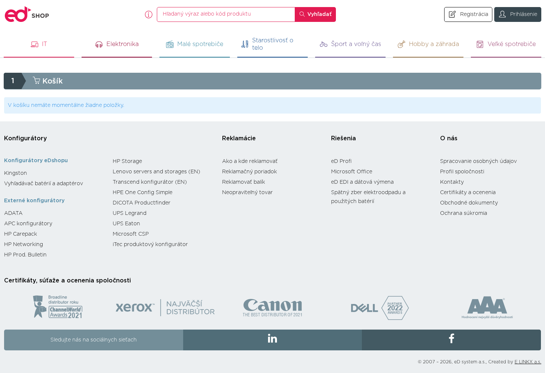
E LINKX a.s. (528, 362)
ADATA (13, 213)
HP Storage (127, 161)
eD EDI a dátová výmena (362, 182)
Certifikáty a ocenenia (468, 192)
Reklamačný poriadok (249, 171)
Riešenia (343, 138)
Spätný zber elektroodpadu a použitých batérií (368, 197)
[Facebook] (451, 340)
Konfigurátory (25, 138)
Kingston (15, 173)
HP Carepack (20, 234)
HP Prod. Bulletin (25, 255)
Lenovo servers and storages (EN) (156, 171)
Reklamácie (239, 138)
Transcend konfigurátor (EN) (150, 182)
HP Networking (23, 244)
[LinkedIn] (272, 340)
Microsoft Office (351, 171)
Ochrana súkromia (463, 213)
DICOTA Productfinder (142, 203)
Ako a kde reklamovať (250, 161)
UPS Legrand (129, 213)
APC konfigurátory (28, 223)
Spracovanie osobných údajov (478, 161)
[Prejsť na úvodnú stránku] (27, 14)
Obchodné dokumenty (469, 203)
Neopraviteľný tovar (247, 192)
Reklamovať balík (243, 182)
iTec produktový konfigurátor (150, 244)
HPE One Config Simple (142, 192)
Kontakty (452, 182)
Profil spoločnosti (462, 171)
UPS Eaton (126, 223)
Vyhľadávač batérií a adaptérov (43, 183)
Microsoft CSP (131, 234)
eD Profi (341, 161)
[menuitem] (54, 173)
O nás (449, 138)
